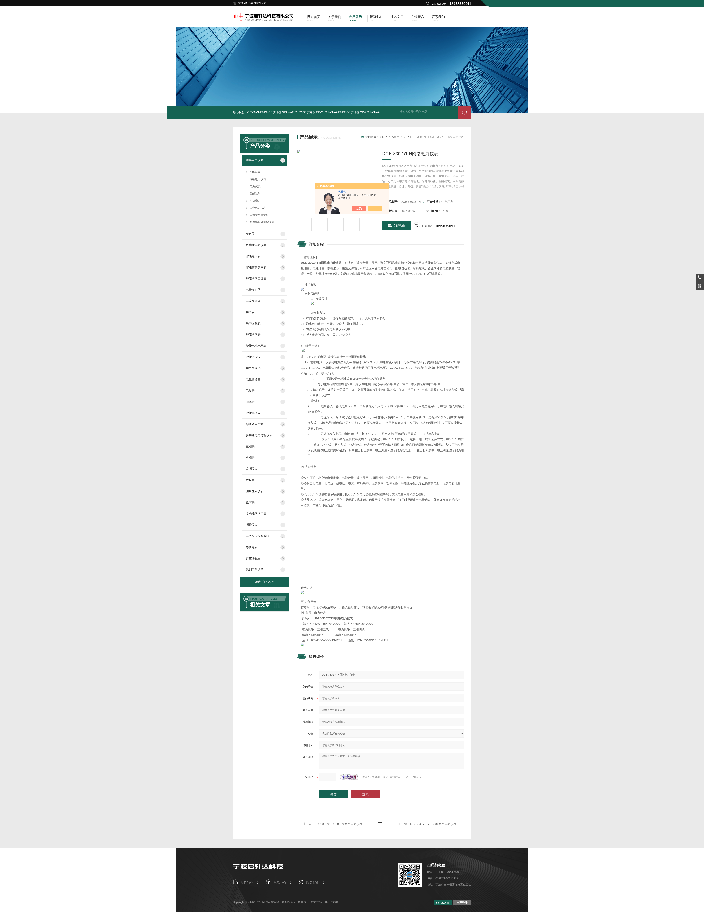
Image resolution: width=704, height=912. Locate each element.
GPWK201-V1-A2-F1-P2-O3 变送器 (337, 112)
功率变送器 (253, 368)
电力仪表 (255, 186)
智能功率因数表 (256, 278)
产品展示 (393, 137)
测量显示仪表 (254, 491)
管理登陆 (461, 902)
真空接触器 (253, 558)
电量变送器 (253, 289)
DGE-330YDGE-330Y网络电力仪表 (433, 824)
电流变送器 (253, 301)
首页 (382, 137)
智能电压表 (253, 256)
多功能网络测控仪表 (262, 222)
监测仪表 (252, 468)
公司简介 (246, 883)
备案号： (303, 902)
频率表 (250, 401)
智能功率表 (253, 334)
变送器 (250, 233)
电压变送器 (253, 379)
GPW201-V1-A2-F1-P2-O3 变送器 (380, 112)
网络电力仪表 (254, 160)
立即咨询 (399, 225)
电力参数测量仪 (259, 214)
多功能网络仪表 (256, 513)
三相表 (250, 446)
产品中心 (279, 883)
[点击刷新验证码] (349, 777)
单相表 (250, 457)
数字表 (250, 502)
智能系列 (255, 193)
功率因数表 (253, 323)
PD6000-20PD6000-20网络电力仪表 (338, 824)
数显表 (250, 480)
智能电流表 (253, 412)
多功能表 (255, 200)
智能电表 (255, 172)
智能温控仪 (253, 356)
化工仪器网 (332, 902)
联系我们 (312, 883)
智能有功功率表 (256, 267)
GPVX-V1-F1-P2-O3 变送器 (264, 112)
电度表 (250, 390)
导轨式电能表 (254, 424)
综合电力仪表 (258, 207)
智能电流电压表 (256, 345)
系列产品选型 (254, 569)
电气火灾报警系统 (257, 536)
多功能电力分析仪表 (259, 435)
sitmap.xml (442, 902)
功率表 (250, 312)
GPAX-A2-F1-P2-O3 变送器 (298, 112)
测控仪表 (252, 524)
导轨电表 (252, 547)
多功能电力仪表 (256, 245)
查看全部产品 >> (264, 581)
